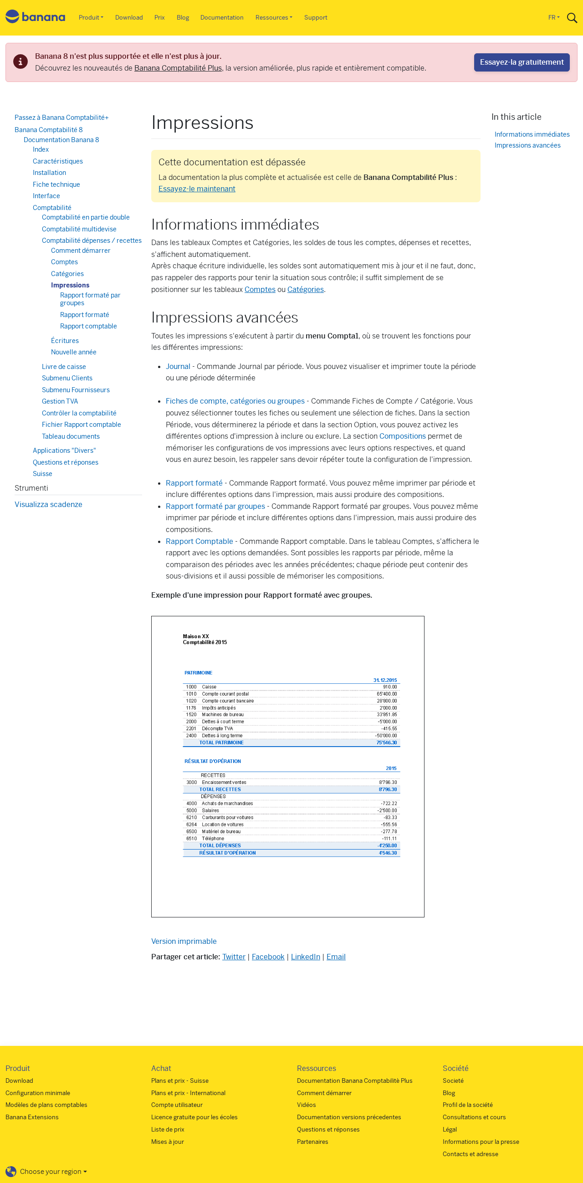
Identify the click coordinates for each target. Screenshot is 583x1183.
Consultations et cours (474, 1117)
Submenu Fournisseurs (76, 390)
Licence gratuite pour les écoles (194, 1117)
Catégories (305, 289)
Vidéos (306, 1105)
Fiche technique (56, 184)
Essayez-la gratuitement (522, 62)
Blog (183, 17)
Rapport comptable (88, 326)
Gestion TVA (60, 401)
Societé (453, 1081)
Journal (178, 366)
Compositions (402, 436)
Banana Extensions (32, 1117)
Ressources (272, 17)
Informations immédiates (532, 134)
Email (336, 957)
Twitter (233, 957)
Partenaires (312, 1142)
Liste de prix (167, 1129)
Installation (49, 173)
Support (315, 17)
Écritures (65, 341)
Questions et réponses (65, 462)
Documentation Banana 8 (61, 140)
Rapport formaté (194, 483)
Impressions (70, 285)
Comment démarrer (81, 250)
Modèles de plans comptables (46, 1105)
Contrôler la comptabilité (79, 413)
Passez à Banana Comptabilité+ (62, 117)
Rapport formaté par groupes (215, 506)
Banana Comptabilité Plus (178, 68)
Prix (159, 17)
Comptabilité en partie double (86, 217)
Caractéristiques (58, 161)
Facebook (268, 957)
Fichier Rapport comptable (81, 424)
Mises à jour (167, 1142)
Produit (89, 17)
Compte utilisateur (177, 1105)
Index (41, 149)
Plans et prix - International (188, 1093)
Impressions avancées (528, 145)
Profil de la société (468, 1105)
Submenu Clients (67, 378)
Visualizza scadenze (48, 504)
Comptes (260, 289)
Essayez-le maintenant (197, 189)
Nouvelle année (74, 352)
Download (129, 17)
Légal (450, 1129)
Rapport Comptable (199, 541)
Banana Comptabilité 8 (49, 130)
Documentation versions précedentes (349, 1117)
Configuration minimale (37, 1093)
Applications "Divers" (64, 450)
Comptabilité (52, 208)
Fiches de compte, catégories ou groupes (235, 401)
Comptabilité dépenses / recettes (92, 240)
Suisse (42, 474)
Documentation (222, 17)
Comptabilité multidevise (79, 229)
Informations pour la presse (481, 1142)
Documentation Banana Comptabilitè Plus (355, 1081)
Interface (46, 196)
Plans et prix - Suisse (180, 1081)
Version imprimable (184, 941)
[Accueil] (35, 18)
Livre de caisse (64, 367)
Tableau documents (71, 436)
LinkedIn (305, 957)
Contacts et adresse (470, 1154)
